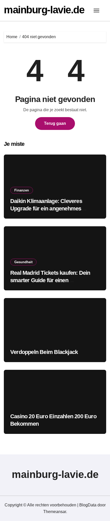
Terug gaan (55, 123)
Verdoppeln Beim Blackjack (44, 352)
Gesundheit (23, 262)
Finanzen (21, 190)
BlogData (87, 505)
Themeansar (54, 511)
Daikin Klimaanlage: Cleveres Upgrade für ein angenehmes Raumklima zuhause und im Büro (51, 208)
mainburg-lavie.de (44, 9)
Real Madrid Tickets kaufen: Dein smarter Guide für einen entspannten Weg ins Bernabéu (50, 280)
